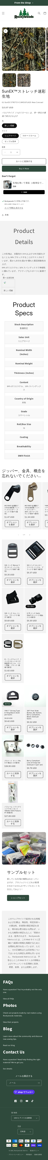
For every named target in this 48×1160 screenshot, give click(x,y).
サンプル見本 (10, 141)
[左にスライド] (18, 535)
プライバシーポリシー (16, 1155)
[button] (3, 13)
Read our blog (9, 1045)
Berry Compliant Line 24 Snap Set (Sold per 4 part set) (35, 763)
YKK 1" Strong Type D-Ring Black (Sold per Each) (12, 713)
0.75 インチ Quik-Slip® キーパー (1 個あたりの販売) (35, 615)
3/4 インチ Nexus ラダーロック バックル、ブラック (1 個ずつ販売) (12, 568)
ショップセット (18, 898)
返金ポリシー (34, 1151)
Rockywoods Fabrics (21, 1151)
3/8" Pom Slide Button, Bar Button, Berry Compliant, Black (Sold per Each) (34, 715)
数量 (3, 147)
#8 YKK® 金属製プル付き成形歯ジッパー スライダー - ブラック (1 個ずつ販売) (11, 510)
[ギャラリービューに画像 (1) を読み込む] (9, 80)
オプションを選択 (12, 523)
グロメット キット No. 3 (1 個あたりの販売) (12, 762)
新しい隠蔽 (9, 125)
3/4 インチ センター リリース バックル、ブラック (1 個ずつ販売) (35, 567)
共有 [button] (7, 215)
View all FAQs (8, 999)
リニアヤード (10, 136)
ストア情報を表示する (13, 208)
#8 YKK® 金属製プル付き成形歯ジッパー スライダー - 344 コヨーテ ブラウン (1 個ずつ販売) (32, 510)
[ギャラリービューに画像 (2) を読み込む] (24, 80)
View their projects (10, 1022)
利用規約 (29, 1155)
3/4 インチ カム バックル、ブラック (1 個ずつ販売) (12, 615)
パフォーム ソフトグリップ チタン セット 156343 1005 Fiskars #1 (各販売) (12, 810)
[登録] (38, 1083)
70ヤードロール (29, 136)
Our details (7, 1069)
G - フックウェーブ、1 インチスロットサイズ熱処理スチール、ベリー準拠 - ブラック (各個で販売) (12, 663)
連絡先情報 (38, 1155)
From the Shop (22, 3)
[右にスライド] (30, 535)
